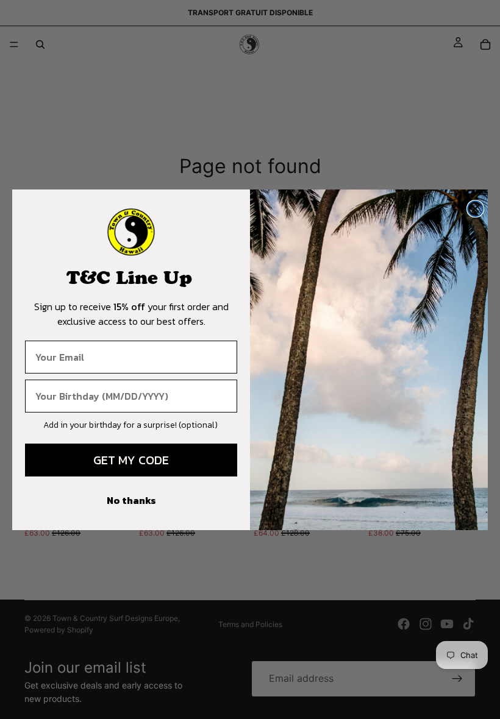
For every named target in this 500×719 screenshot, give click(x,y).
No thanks (131, 500)
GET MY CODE (131, 460)
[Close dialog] (475, 208)
